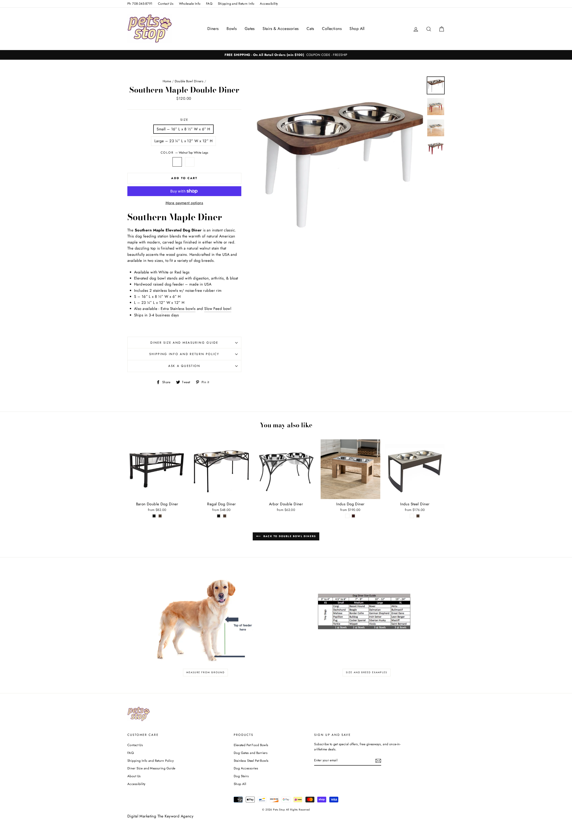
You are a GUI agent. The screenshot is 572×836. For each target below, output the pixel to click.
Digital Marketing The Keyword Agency (160, 816)
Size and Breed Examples (366, 672)
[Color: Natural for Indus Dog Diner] (347, 516)
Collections (332, 29)
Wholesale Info (190, 3)
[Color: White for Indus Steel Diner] (412, 516)
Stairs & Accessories (281, 29)
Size (184, 119)
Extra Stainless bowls (178, 308)
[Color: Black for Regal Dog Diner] (219, 516)
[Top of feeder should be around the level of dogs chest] (205, 618)
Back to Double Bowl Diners (289, 536)
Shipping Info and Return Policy (184, 354)
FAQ (209, 3)
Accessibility (269, 3)
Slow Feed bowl (217, 308)
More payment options (184, 202)
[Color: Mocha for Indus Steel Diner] (418, 516)
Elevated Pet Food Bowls (251, 745)
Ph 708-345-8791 (139, 3)
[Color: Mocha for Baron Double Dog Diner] (160, 516)
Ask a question (184, 366)
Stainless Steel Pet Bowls (251, 760)
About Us (134, 776)
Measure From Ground (205, 672)
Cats (310, 29)
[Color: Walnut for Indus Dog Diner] (353, 516)
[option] (286, 54)
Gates (250, 29)
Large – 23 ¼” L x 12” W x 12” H (183, 141)
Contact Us (165, 3)
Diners (213, 29)
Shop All (356, 29)
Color (184, 152)
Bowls (232, 29)
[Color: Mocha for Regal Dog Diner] (225, 516)
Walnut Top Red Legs (190, 161)
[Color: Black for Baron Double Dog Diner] (154, 516)
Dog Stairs (241, 776)
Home (167, 81)
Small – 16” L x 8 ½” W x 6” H (183, 129)
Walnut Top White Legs (177, 161)
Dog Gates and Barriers (250, 753)
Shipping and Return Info (236, 3)
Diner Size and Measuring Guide (184, 342)
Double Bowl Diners (189, 81)
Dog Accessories (246, 768)
